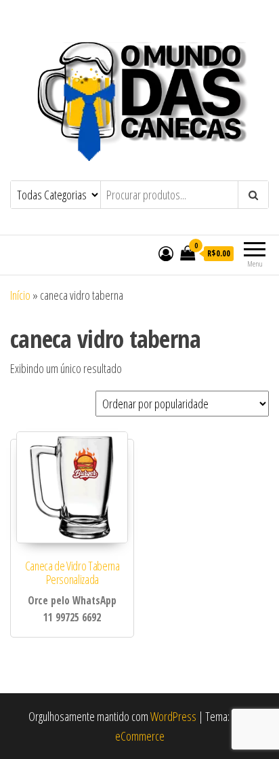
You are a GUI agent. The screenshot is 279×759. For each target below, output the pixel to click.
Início (20, 295)
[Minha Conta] (165, 253)
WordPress (173, 716)
